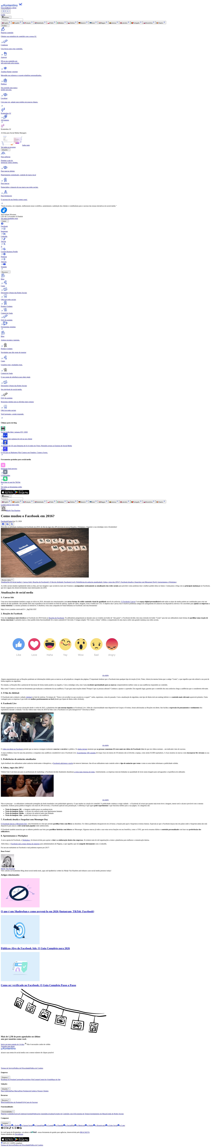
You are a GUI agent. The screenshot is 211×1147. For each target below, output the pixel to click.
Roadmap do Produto (8, 1079)
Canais (4, 221)
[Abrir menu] (6, 11)
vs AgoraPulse (39, 1125)
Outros (10, 521)
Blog (2, 1102)
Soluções (5, 150)
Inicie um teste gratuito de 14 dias (12, 1044)
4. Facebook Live (68, 582)
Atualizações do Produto (12, 1102)
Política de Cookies (36, 1068)
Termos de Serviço (7, 1068)
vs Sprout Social (27, 1125)
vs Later (122, 1125)
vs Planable (59, 1125)
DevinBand (19, 1134)
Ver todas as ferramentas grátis (11, 487)
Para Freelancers (25, 1091)
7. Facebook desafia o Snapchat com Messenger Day (137, 582)
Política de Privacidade (22, 1068)
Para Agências (6, 1091)
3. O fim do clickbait (55, 582)
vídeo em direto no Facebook (13, 749)
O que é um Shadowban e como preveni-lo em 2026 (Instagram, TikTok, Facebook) (47, 911)
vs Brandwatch (100, 1125)
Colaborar (23, 1114)
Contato (36, 1079)
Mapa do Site (55, 1079)
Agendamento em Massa (98, 1114)
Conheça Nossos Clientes (39, 1091)
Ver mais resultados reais (9, 218)
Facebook (4, 521)
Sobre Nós (30, 1079)
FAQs (23, 1102)
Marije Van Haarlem (8, 869)
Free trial (4, 8)
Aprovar (17, 1114)
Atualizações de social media (11, 582)
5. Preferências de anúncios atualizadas (88, 582)
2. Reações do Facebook (39, 582)
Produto (4, 26)
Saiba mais (26, 145)
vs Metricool (80, 1125)
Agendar (29, 1114)
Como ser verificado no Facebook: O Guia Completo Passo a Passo (38, 985)
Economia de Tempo (82, 1114)
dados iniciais (82, 749)
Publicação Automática (40, 1114)
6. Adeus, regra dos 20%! (110, 582)
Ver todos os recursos (8, 147)
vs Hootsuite (7, 1125)
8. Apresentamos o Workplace (166, 582)
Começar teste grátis (12, 505)
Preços (3, 489)
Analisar (51, 1114)
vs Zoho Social (112, 1125)
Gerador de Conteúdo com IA (64, 1114)
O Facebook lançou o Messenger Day (14, 824)
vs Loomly (50, 1125)
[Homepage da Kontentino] (12, 6)
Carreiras (19, 1079)
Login (3, 15)
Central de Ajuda (45, 1079)
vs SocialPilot (70, 1125)
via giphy (105, 675)
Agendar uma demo (8, 1046)
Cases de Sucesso (31, 1102)
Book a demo (11, 8)
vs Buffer (16, 1125)
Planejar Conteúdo (7, 1114)
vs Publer (90, 1125)
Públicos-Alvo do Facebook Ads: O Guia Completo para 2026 (35, 948)
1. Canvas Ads (26, 582)
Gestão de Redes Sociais (115, 1114)
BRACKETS (84, 1132)
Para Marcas (15, 1091)
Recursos (5, 272)
